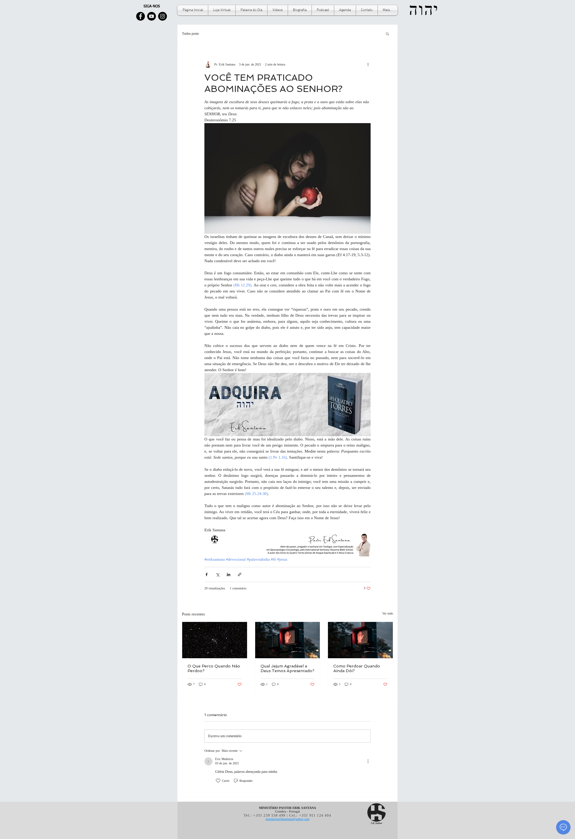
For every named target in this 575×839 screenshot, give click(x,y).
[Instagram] (162, 16)
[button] (387, 33)
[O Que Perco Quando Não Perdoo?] (214, 640)
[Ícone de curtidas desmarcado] (218, 780)
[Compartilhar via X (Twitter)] (217, 574)
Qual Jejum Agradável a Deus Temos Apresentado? (287, 668)
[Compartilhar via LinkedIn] (228, 574)
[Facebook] (140, 16)
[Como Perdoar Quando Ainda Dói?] (360, 640)
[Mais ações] (368, 64)
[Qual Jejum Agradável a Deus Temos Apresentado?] (287, 640)
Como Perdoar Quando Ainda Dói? (356, 668)
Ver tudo (387, 613)
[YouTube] (151, 16)
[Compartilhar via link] (239, 574)
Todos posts (190, 33)
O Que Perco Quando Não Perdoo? (214, 668)
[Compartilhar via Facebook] (206, 574)
